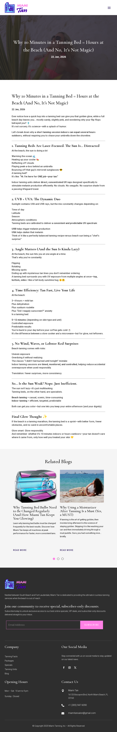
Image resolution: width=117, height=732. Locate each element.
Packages (9, 661)
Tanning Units (11, 669)
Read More (20, 550)
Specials (8, 665)
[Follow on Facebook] (63, 667)
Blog (7, 674)
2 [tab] (58, 559)
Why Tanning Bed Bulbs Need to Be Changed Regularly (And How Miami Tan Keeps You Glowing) (35, 513)
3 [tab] (62, 559)
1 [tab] (54, 559)
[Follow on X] (75, 667)
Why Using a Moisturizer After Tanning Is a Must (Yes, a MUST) (81, 511)
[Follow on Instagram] (69, 667)
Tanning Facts (11, 657)
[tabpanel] (35, 511)
